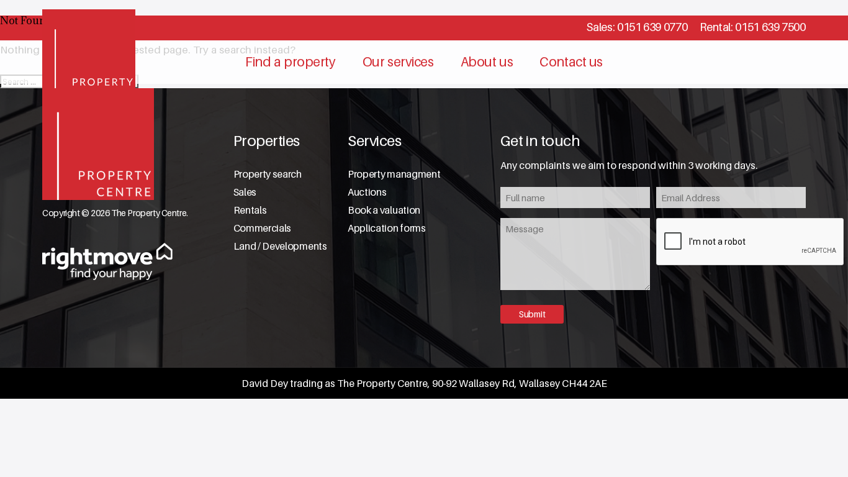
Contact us (571, 62)
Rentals (250, 210)
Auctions (367, 192)
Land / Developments (280, 246)
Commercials (262, 228)
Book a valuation (384, 210)
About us (487, 62)
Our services (398, 62)
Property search (267, 174)
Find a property (290, 62)
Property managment (394, 174)
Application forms (387, 228)
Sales (244, 192)
